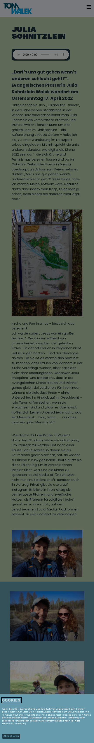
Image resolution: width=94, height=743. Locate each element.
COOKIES (11, 700)
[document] (47, 371)
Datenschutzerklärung (14, 723)
